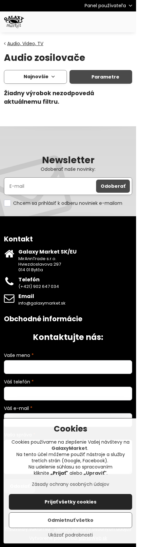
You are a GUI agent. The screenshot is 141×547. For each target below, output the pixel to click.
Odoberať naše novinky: (68, 169)
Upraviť (95, 473)
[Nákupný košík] (112, 21)
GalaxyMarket (69, 448)
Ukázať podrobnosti (70, 535)
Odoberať (113, 186)
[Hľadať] (97, 21)
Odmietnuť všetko (70, 520)
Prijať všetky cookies (70, 502)
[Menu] (128, 21)
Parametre (105, 77)
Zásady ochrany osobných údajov (70, 484)
